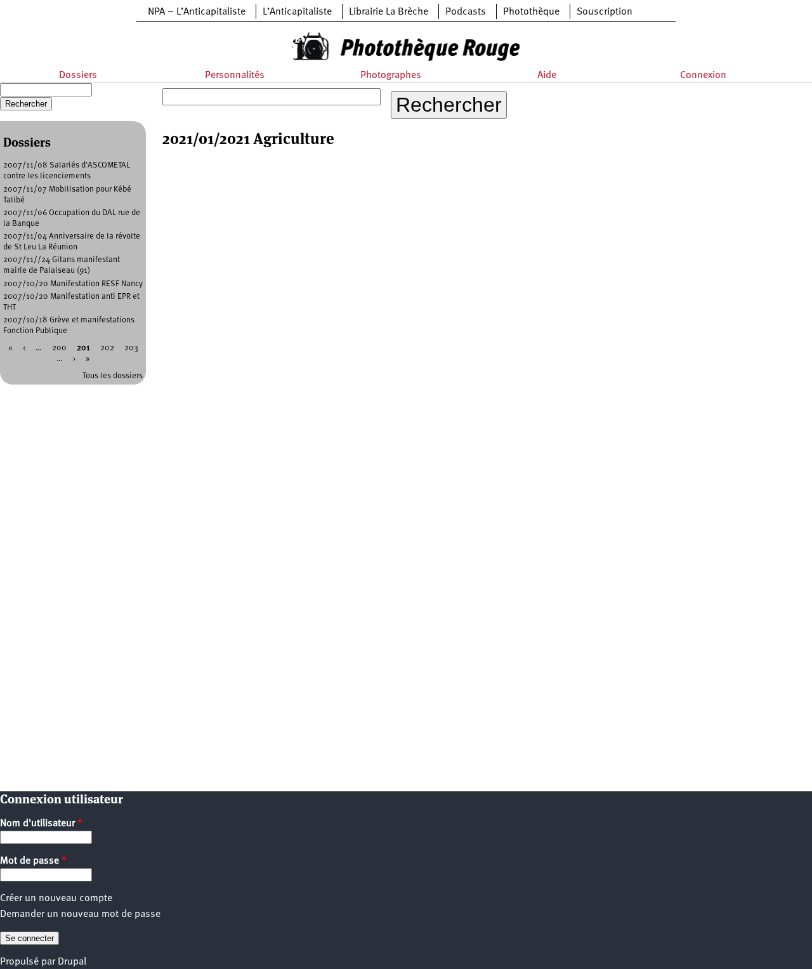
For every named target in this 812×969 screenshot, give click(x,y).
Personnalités (235, 75)
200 (59, 348)
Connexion (703, 75)
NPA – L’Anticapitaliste (197, 12)
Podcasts (465, 12)
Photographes (390, 75)
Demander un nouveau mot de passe (80, 914)
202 (107, 348)
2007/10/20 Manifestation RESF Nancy (73, 284)
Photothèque (531, 12)
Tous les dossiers (112, 376)
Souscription (604, 12)
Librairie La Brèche (388, 12)
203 (131, 348)
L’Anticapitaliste (297, 12)
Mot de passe (33, 861)
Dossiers (78, 75)
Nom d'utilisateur (41, 824)
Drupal (72, 962)
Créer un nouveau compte (56, 898)
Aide (546, 75)
